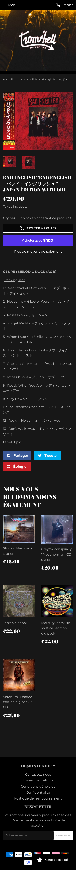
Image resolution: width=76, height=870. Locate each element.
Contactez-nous (38, 774)
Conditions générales (38, 786)
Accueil (8, 79)
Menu (13, 5)
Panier (67, 5)
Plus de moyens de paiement (38, 252)
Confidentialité (38, 792)
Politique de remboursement (38, 798)
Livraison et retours (38, 780)
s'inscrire (63, 835)
